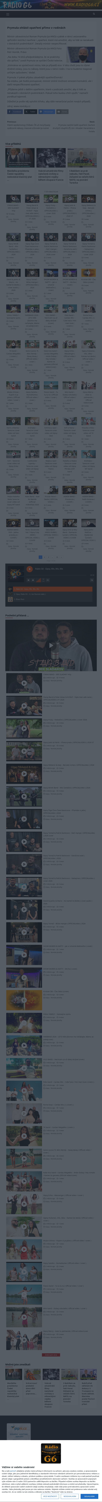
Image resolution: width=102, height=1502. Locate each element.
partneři (13, 1471)
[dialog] (51, 1471)
